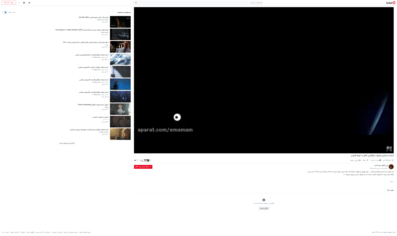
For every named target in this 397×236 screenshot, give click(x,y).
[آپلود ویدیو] (29, 3)
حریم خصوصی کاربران (71, 232)
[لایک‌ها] (145, 160)
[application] (264, 80)
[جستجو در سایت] (136, 2)
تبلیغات (22, 232)
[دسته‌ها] (24, 3)
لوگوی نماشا (31, 232)
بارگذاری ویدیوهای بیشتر (67, 143)
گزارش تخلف (14, 232)
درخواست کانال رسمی (43, 232)
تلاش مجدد (264, 208)
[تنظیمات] (18, 3)
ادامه (392, 182)
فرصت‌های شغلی (84, 232)
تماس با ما (5, 232)
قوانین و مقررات (56, 232)
